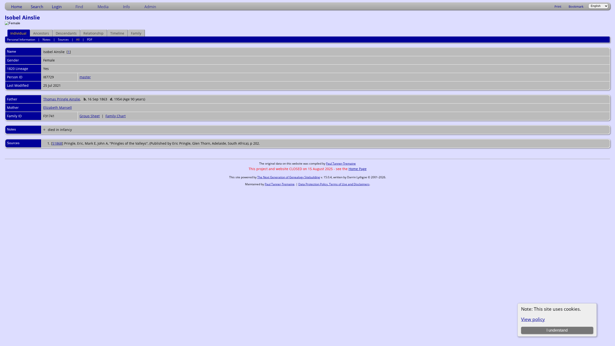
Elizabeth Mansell (57, 107)
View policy (533, 319)
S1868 (57, 143)
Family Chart (115, 116)
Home (16, 6)
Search (37, 6)
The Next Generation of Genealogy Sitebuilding (288, 177)
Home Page (358, 169)
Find (79, 6)
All (78, 39)
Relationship (93, 33)
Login (57, 6)
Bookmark (576, 6)
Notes (46, 39)
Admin (150, 6)
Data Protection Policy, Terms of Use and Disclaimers (333, 184)
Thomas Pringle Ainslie (61, 99)
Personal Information (21, 39)
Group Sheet (90, 116)
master (85, 77)
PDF (89, 39)
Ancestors (41, 33)
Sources (63, 39)
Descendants (66, 33)
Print (557, 6)
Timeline (117, 33)
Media (103, 6)
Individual (18, 33)
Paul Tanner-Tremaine (341, 163)
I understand (557, 330)
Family (136, 33)
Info (126, 6)
